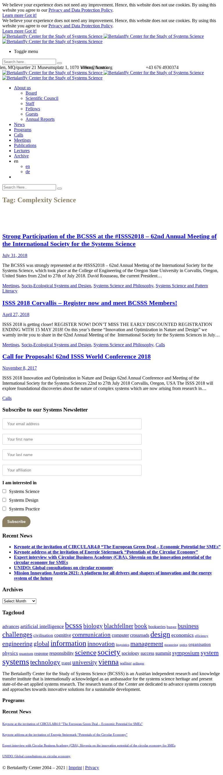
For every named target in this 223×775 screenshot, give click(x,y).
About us (22, 87)
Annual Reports (40, 119)
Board (31, 93)
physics (10, 653)
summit (163, 653)
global (41, 643)
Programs (22, 129)
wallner (126, 663)
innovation (101, 643)
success (147, 653)
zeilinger (138, 663)
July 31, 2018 (14, 255)
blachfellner (118, 626)
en (28, 166)
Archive (21, 155)
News (19, 124)
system (210, 652)
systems (15, 661)
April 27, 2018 (15, 314)
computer (120, 635)
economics (182, 635)
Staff (30, 103)
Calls (18, 134)
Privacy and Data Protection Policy (80, 10)
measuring (171, 644)
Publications (25, 145)
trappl (66, 663)
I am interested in (19, 482)
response (41, 653)
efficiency (201, 635)
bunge (172, 627)
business (188, 626)
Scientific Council (42, 98)
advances (10, 626)
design (160, 634)
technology (45, 662)
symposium (185, 653)
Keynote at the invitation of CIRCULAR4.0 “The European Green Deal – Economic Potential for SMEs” (117, 546)
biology (93, 626)
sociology (130, 653)
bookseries (157, 627)
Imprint (75, 767)
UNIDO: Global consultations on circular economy (63, 567)
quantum (26, 654)
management (146, 643)
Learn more (13, 15)
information (68, 643)
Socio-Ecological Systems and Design (56, 285)
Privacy (92, 767)
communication (91, 634)
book (140, 626)
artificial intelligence (42, 626)
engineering (17, 643)
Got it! (31, 15)
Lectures (22, 150)
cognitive (62, 635)
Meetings (22, 140)
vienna (108, 661)
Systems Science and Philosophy (123, 285)
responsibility (61, 653)
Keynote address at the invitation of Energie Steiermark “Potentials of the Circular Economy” (106, 551)
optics (183, 644)
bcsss (73, 625)
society (109, 652)
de (28, 171)
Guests (32, 113)
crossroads (139, 635)
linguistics (122, 644)
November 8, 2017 (19, 368)
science (85, 652)
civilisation (43, 635)
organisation (199, 644)
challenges (17, 634)
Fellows (33, 108)
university (84, 662)
